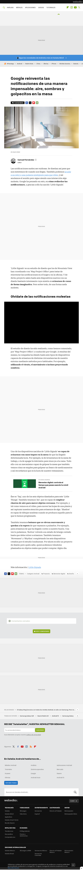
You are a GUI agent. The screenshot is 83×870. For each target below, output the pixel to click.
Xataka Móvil (9, 814)
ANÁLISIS (10, 7)
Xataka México (10, 850)
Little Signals (35, 567)
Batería (75, 64)
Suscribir (40, 730)
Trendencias (9, 831)
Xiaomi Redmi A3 (43, 716)
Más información (13, 868)
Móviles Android (10, 765)
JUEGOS (41, 7)
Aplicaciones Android (64, 765)
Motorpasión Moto (71, 814)
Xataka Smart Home (11, 820)
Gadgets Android (33, 574)
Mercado (60, 769)
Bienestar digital (59, 574)
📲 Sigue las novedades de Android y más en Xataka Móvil (40, 58)
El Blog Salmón (25, 831)
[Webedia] (78, 1)
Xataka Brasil (9, 853)
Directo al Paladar (56, 811)
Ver (42, 631)
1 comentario (18, 103)
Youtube (75, 7)
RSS (31, 746)
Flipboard (67, 7)
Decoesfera (9, 834)
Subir (72, 801)
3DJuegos (23, 811)
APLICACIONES (30, 7)
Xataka (7, 811)
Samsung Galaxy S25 (27, 716)
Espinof (37, 814)
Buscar (75, 792)
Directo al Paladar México (56, 851)
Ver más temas (11, 783)
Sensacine (38, 811)
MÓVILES (19, 7)
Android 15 (55, 716)
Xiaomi (59, 773)
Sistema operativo (37, 769)
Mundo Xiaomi (9, 823)
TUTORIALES (50, 7)
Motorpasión (69, 811)
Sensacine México (41, 850)
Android (19, 64)
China (38, 64)
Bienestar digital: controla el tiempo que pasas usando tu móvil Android (53, 485)
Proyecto (46, 574)
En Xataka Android (44, 480)
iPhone (54, 64)
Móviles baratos (64, 64)
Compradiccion (10, 837)
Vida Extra (23, 814)
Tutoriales (8, 769)
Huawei (7, 773)
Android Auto (35, 777)
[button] (27, 159)
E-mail (37, 102)
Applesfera (8, 817)
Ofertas (45, 64)
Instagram (71, 7)
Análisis (33, 765)
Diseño (71, 574)
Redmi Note (29, 64)
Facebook (26, 102)
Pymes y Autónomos (24, 835)
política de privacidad (33, 735)
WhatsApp (10, 64)
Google (33, 773)
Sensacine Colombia (38, 854)
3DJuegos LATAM (25, 850)
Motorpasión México (69, 851)
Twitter (79, 7)
